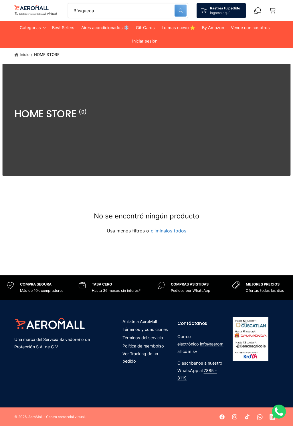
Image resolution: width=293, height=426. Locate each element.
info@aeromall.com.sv (200, 347)
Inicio (24, 54)
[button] (32, 28)
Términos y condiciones (145, 329)
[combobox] (128, 10)
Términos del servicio (142, 337)
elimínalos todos (168, 231)
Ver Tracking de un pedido (140, 357)
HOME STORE (47, 54)
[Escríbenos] (257, 10)
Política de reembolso (143, 346)
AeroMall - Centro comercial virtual (56, 417)
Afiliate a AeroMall (139, 321)
